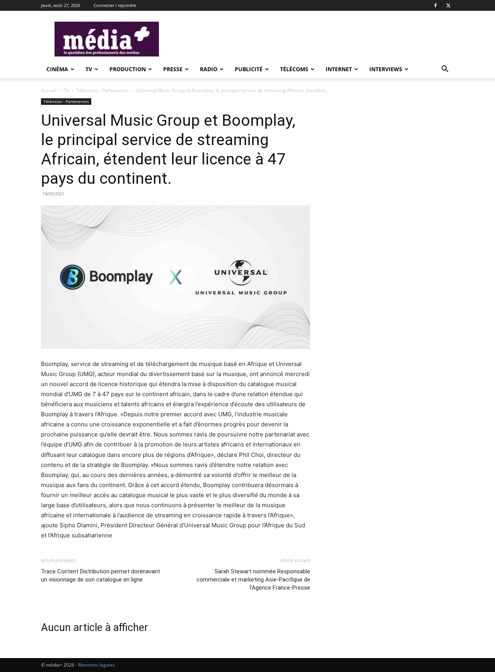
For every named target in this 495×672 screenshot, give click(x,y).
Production (127, 69)
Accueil (48, 90)
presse (173, 69)
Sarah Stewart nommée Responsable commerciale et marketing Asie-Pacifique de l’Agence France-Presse (253, 579)
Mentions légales (96, 665)
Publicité (249, 69)
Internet (339, 69)
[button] (444, 70)
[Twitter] (448, 5)
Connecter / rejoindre (115, 5)
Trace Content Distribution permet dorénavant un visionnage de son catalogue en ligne (100, 575)
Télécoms (294, 69)
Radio (208, 69)
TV (88, 69)
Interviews (385, 69)
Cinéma (57, 69)
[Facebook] (435, 5)
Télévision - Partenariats (103, 90)
